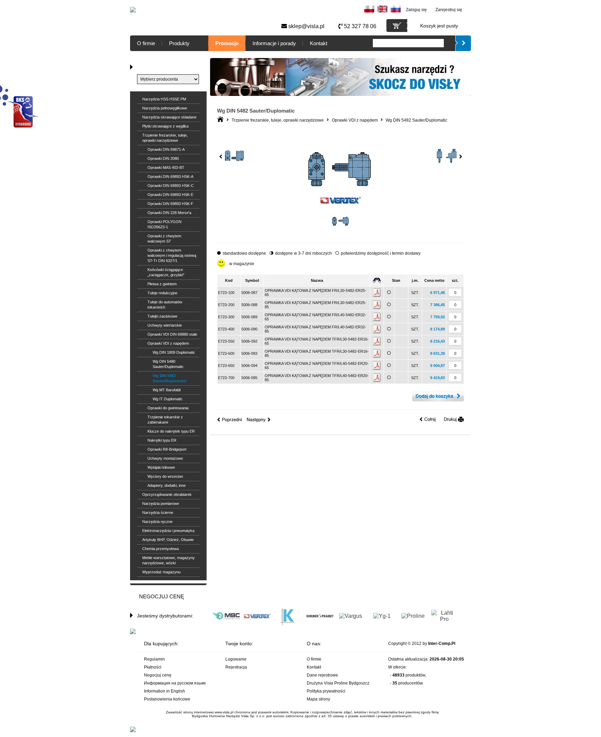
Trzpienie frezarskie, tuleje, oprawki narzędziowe (165, 137)
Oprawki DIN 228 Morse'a (169, 213)
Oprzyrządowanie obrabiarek (167, 494)
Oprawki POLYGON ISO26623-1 (164, 224)
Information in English (164, 691)
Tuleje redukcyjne (162, 293)
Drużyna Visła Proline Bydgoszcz (338, 683)
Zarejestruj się (448, 9)
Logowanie (236, 659)
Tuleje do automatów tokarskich (164, 304)
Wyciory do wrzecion (165, 476)
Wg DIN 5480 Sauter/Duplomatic (168, 364)
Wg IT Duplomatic (168, 399)
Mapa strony (318, 699)
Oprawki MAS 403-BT (165, 167)
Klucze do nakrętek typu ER (171, 431)
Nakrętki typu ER (161, 440)
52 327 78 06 (359, 26)
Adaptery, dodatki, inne (166, 485)
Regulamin (154, 659)
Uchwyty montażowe (165, 458)
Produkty (179, 43)
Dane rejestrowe (322, 675)
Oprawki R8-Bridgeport (166, 449)
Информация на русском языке (175, 683)
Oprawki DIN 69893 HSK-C (170, 185)
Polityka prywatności (326, 691)
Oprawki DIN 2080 (163, 158)
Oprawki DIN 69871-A (166, 149)
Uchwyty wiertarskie (164, 325)
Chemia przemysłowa (160, 549)
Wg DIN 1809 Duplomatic (174, 352)
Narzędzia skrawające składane (169, 117)
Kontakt (318, 43)
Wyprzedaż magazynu (161, 572)
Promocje (227, 43)
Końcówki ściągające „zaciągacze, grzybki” (165, 272)
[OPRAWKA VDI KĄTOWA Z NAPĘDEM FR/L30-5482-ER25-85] (340, 231)
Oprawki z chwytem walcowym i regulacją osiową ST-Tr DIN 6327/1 (171, 255)
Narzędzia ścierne (157, 512)
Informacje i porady (274, 43)
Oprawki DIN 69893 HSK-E (170, 195)
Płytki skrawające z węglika (165, 126)
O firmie (146, 43)
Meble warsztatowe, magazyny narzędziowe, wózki (168, 560)
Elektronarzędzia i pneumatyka (168, 531)
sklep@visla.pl (305, 26)
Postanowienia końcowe (167, 699)
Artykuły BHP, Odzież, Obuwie (168, 540)
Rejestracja (236, 667)
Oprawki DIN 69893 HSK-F (170, 204)
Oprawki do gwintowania (168, 408)
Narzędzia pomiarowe (160, 503)
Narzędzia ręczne (157, 521)
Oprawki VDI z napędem (168, 343)
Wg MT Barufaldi (167, 390)
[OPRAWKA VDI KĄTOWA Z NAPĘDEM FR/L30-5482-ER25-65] (340, 194)
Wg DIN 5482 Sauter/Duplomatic (170, 378)
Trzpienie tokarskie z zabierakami (165, 419)
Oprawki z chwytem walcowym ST (164, 238)
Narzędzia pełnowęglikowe (164, 108)
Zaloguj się (416, 9)
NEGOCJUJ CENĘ (161, 596)
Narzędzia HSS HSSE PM (164, 99)
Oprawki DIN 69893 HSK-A (170, 176)
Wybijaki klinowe (161, 467)
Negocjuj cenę (157, 675)
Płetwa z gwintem (162, 284)
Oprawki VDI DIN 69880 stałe (172, 334)
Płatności (152, 667)
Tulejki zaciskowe (162, 316)
